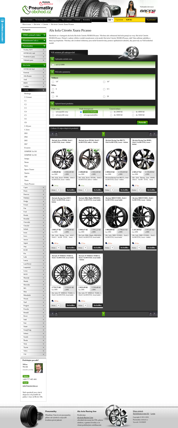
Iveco (25, 236)
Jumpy (26, 159)
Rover (26, 316)
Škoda (26, 340)
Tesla (25, 344)
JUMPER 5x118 (30, 151)
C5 (25, 115)
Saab (25, 320)
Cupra (26, 187)
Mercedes (27, 285)
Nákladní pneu (28, 60)
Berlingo (27, 93)
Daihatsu (26, 198)
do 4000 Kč (140, 112)
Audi (25, 80)
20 (108, 96)
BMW (26, 83)
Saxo (26, 166)
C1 (25, 101)
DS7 (26, 144)
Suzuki (26, 337)
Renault (26, 313)
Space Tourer (29, 169)
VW (25, 354)
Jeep (25, 247)
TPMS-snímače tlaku (32, 35)
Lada (25, 257)
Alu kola (26, 65)
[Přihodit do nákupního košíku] (70, 190)
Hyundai (26, 219)
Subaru (26, 333)
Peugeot (26, 306)
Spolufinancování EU (141, 414)
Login (153, 414)
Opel (25, 302)
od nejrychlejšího (90, 112)
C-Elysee (27, 126)
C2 (25, 104)
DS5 (26, 140)
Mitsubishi (27, 295)
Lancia (26, 260)
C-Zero (27, 130)
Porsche (26, 309)
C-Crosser (28, 97)
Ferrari (26, 205)
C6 (25, 119)
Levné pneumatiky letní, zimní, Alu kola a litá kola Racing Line (41, 8)
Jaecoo (26, 240)
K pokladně (151, 20)
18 (57, 96)
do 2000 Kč (118, 112)
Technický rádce (41, 20)
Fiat (25, 208)
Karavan (26, 73)
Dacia (25, 191)
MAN (26, 274)
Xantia (26, 173)
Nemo (26, 162)
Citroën (26, 90)
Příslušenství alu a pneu (30, 41)
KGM (26, 250)
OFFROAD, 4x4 (29, 53)
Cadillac (26, 86)
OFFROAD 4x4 (29, 69)
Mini (25, 292)
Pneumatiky (28, 46)
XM (25, 177)
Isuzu (25, 233)
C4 (25, 112)
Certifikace (54, 20)
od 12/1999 (60, 65)
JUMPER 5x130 (30, 155)
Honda (26, 215)
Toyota (26, 347)
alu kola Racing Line (85, 417)
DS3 (26, 133)
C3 (25, 108)
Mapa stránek (138, 411)
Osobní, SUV (28, 50)
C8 (25, 122)
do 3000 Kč (118, 115)
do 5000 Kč (140, 115)
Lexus (26, 271)
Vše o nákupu (67, 20)
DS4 (26, 137)
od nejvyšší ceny (62, 115)
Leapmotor (27, 267)
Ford (25, 212)
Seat (25, 323)
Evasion (27, 148)
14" (57, 82)
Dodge (26, 201)
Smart (25, 326)
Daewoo (26, 194)
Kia (25, 253)
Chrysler (26, 226)
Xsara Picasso (29, 184)
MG (25, 288)
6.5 (108, 89)
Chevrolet (27, 222)
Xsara (26, 180)
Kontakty (86, 20)
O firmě (77, 20)
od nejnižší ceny (62, 112)
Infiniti (26, 229)
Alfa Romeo (28, 76)
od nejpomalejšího (91, 115)
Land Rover (27, 264)
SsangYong (27, 330)
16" (108, 82)
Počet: (54, 190)
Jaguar (26, 243)
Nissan (26, 299)
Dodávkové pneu (29, 57)
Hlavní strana (27, 24)
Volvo (25, 351)
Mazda (26, 281)
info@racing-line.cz (30, 386)
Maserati (26, 278)
